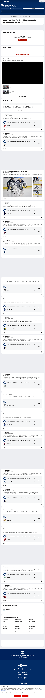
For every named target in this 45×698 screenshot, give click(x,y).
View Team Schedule (22, 43)
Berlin (4, 621)
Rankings (14, 14)
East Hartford (5, 626)
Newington (17, 626)
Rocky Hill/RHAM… (32, 623)
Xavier (30, 631)
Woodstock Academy (22, 321)
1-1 (31, 225)
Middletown (17, 624)
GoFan (19, 683)
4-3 (31, 417)
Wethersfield (31, 628)
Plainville (17, 631)
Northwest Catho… (18, 630)
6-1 (36, 321)
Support (22, 678)
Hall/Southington (18, 619)
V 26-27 (10, 8)
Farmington (19, 225)
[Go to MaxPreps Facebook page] (30, 669)
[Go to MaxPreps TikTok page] (14, 669)
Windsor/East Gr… (32, 630)
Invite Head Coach (38, 107)
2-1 (34, 244)
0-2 (36, 513)
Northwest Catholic (23, 378)
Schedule (6, 14)
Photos (19, 14)
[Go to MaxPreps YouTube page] (18, 669)
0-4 (30, 118)
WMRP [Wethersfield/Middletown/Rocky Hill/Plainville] (17, 122)
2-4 (35, 302)
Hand (18, 137)
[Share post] (41, 129)
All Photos (4, 198)
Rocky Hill (31, 619)
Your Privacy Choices (22, 677)
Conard (19, 118)
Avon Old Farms (5, 619)
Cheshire (18, 589)
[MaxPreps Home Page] (11, 17)
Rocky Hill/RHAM (20, 397)
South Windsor (10, 513)
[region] (22, 691)
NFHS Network (24, 683)
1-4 (31, 474)
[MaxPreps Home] (6, 1)
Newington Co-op (18, 628)
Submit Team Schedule (23, 39)
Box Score (4, 129)
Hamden (12, 570)
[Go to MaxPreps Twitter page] (26, 669)
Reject (25, 695)
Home (3, 14)
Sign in (42, 1)
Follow (34, 8)
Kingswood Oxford (18, 621)
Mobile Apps (24, 672)
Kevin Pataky (10, 174)
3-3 (32, 570)
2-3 (34, 206)
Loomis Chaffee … (18, 623)
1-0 (36, 378)
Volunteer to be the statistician (22, 54)
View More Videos (22, 96)
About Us (19, 672)
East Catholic (21, 244)
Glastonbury (23, 302)
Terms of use (18, 676)
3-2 (29, 137)
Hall (3, 631)
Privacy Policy (25, 674)
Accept (17, 695)
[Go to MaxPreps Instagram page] (22, 669)
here (29, 104)
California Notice (25, 676)
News (22, 14)
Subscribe (19, 674)
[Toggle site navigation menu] (1, 1)
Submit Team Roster (22, 110)
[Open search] (37, 1)
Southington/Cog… (32, 626)
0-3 (32, 397)
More (26, 14)
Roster (10, 14)
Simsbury (12, 206)
